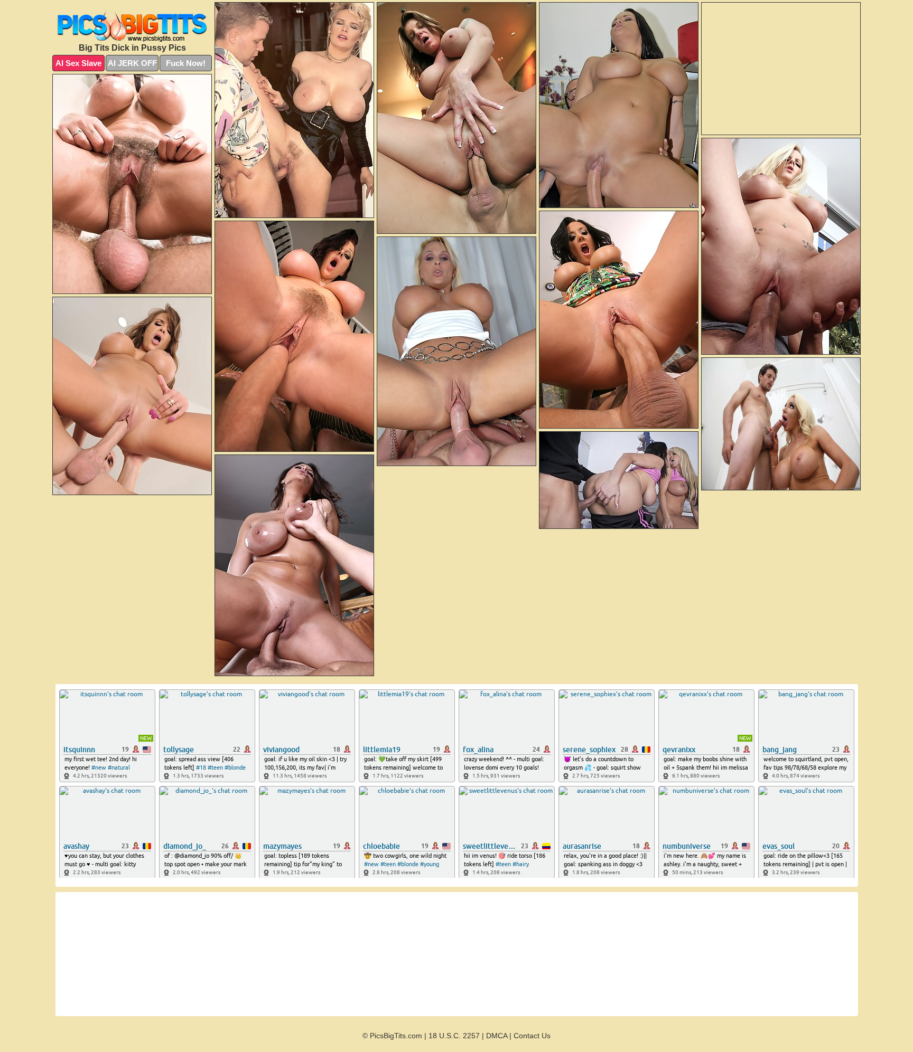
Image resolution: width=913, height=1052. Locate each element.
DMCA (496, 1035)
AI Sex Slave (78, 63)
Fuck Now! (186, 63)
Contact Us (532, 1035)
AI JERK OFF (132, 63)
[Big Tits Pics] (132, 25)
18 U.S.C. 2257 (454, 1035)
